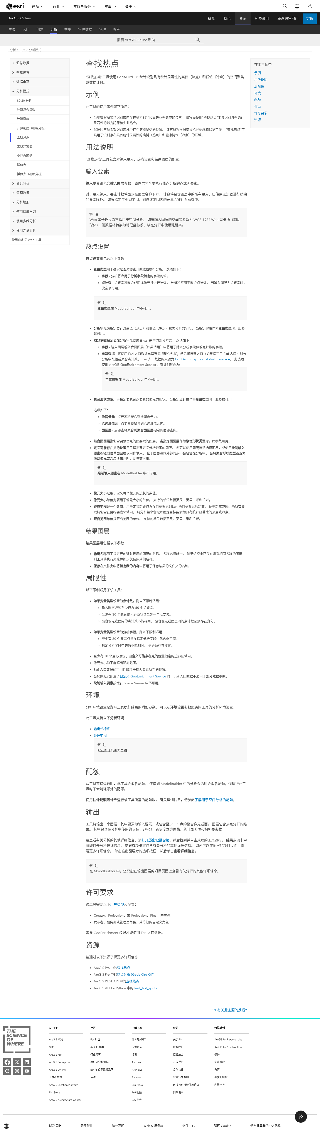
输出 (257, 106)
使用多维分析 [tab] (26, 221)
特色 (227, 19)
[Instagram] (17, 1071)
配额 (257, 100)
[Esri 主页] (15, 6)
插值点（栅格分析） (30, 174)
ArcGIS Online (19, 18)
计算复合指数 (26, 110)
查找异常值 (24, 146)
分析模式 (35, 50)
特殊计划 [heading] (219, 1028)
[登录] (310, 6)
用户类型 (117, 904)
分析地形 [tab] (22, 202)
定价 (309, 19)
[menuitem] (66, 1039)
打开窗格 (155, 840)
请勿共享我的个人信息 (265, 1126)
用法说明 (260, 80)
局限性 (259, 86)
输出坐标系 (102, 729)
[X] (17, 1062)
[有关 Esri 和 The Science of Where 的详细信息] (16, 1040)
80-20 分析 (24, 101)
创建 (39, 29)
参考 (116, 29)
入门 (25, 29)
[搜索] (285, 6)
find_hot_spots (145, 988)
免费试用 (262, 19)
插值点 (21, 165)
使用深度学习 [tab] (26, 212)
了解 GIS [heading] (137, 1028)
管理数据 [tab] (22, 193)
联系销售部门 (288, 19)
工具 (22, 50)
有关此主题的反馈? (232, 1010)
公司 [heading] (175, 1028)
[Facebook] (7, 1062)
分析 (53, 29)
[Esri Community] (7, 1071)
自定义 (143, 676)
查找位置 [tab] (22, 72)
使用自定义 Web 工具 (26, 240)
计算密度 (23, 119)
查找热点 (23, 137)
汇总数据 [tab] (22, 63)
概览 (211, 19)
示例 (257, 73)
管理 (102, 29)
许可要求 (260, 113)
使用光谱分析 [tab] (26, 230)
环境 (257, 93)
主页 (11, 29)
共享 (67, 29)
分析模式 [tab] (22, 91)
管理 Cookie (222, 1126)
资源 (242, 19)
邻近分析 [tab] (22, 183)
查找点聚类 (24, 156)
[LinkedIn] (27, 1062)
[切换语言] (297, 6)
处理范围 (100, 736)
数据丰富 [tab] (22, 82)
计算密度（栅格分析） (32, 128)
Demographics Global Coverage (202, 359)
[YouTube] (27, 1071)
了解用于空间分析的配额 (214, 800)
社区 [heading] (93, 1028)
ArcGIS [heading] (53, 1028)
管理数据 (85, 29)
